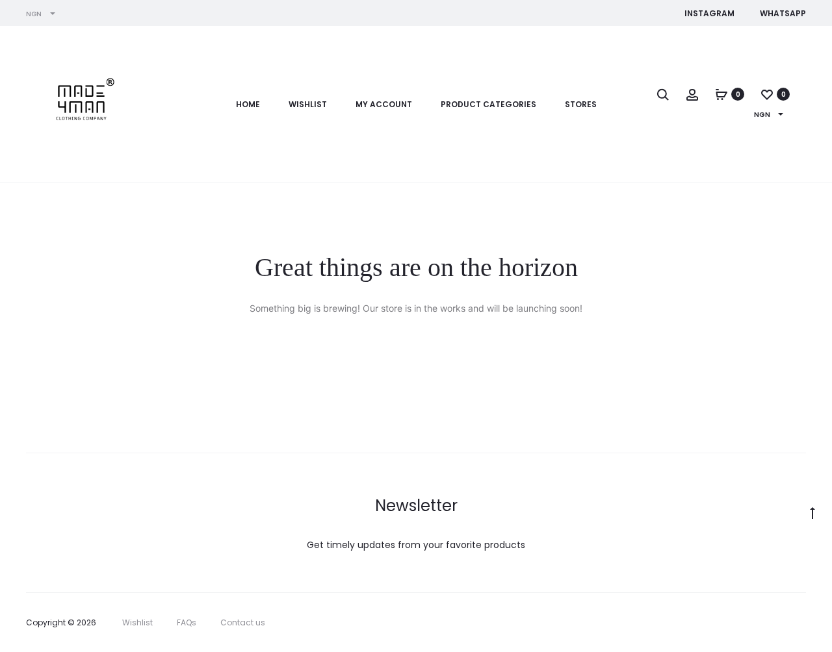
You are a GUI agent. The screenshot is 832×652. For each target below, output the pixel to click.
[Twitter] (688, 622)
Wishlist (308, 104)
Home (248, 104)
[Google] (802, 622)
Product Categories (488, 104)
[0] (721, 94)
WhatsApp (783, 13)
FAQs (186, 622)
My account (384, 104)
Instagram (709, 13)
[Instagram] (745, 622)
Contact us (242, 622)
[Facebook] (716, 622)
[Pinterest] (773, 622)
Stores (581, 104)
